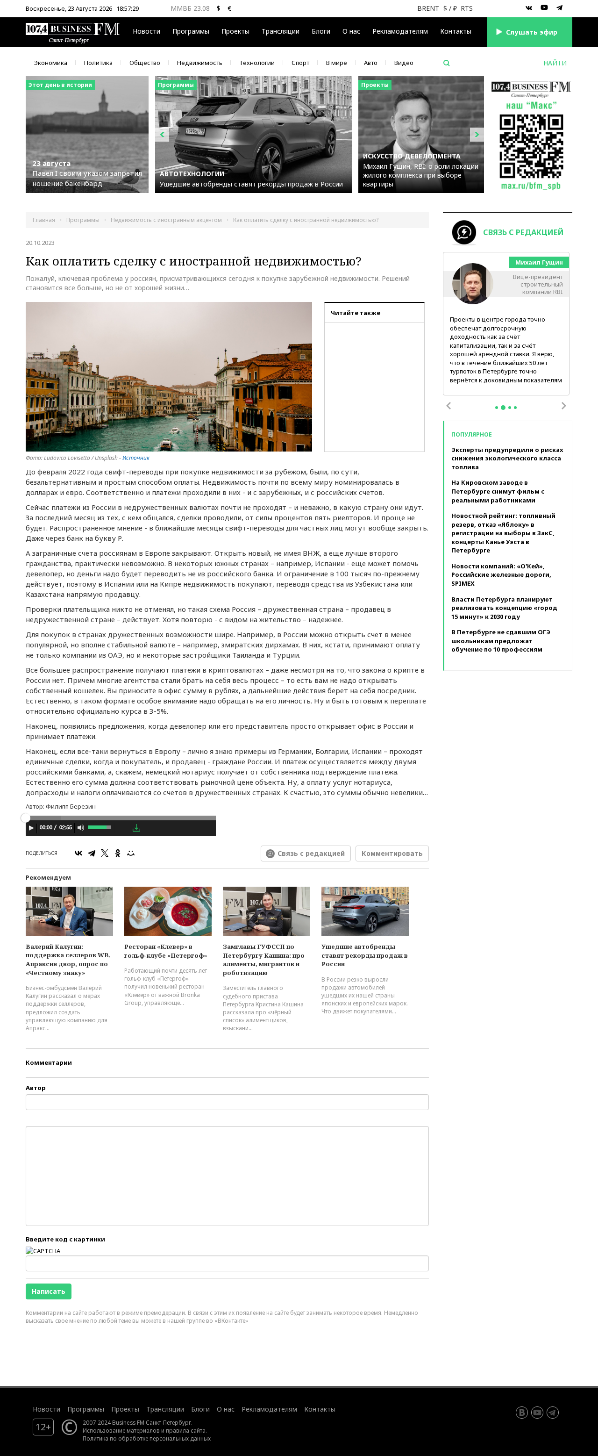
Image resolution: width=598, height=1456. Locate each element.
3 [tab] (509, 407)
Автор (36, 1087)
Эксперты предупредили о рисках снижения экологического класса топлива (507, 458)
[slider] (100, 826)
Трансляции (165, 1409)
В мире (336, 62)
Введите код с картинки (65, 1239)
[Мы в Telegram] (560, 8)
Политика (98, 62)
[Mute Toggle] (81, 828)
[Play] (31, 828)
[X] (104, 853)
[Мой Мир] (130, 853)
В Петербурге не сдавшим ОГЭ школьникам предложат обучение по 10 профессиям (500, 640)
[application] (121, 829)
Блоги (321, 31)
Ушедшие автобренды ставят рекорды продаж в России (364, 955)
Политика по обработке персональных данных (147, 1438)
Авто (370, 62)
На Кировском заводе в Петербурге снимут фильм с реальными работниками (497, 491)
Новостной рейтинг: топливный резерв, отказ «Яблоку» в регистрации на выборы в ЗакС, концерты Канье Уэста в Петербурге (503, 532)
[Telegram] (91, 853)
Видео (403, 62)
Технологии (257, 62)
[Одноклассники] (117, 853)
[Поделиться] (123, 828)
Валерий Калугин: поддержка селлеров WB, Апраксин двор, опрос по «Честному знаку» (68, 959)
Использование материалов (121, 1430)
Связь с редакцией (311, 853)
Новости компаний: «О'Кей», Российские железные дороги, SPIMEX (501, 575)
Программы (190, 31)
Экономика (50, 62)
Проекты (125, 1409)
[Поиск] (446, 63)
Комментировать (392, 853)
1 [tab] (496, 407)
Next (564, 405)
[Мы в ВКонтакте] (529, 8)
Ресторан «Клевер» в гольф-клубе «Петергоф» (165, 951)
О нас (351, 31)
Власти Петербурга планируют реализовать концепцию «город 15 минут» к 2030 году (504, 608)
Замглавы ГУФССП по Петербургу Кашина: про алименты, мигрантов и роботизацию (264, 959)
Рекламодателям (400, 31)
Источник (136, 458)
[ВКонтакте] (78, 853)
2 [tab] (503, 407)
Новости (146, 31)
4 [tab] (515, 407)
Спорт (300, 62)
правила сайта (186, 1430)
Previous (448, 405)
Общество (144, 62)
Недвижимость (199, 62)
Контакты (455, 31)
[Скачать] (136, 828)
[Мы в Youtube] (544, 8)
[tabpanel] (506, 324)
